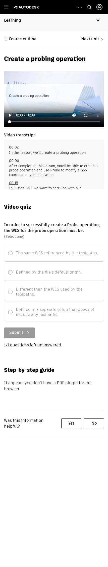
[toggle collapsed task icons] (80, 7)
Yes (71, 423)
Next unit (90, 39)
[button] (54, 22)
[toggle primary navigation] (9, 7)
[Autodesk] (27, 7)
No (94, 423)
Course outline (22, 39)
